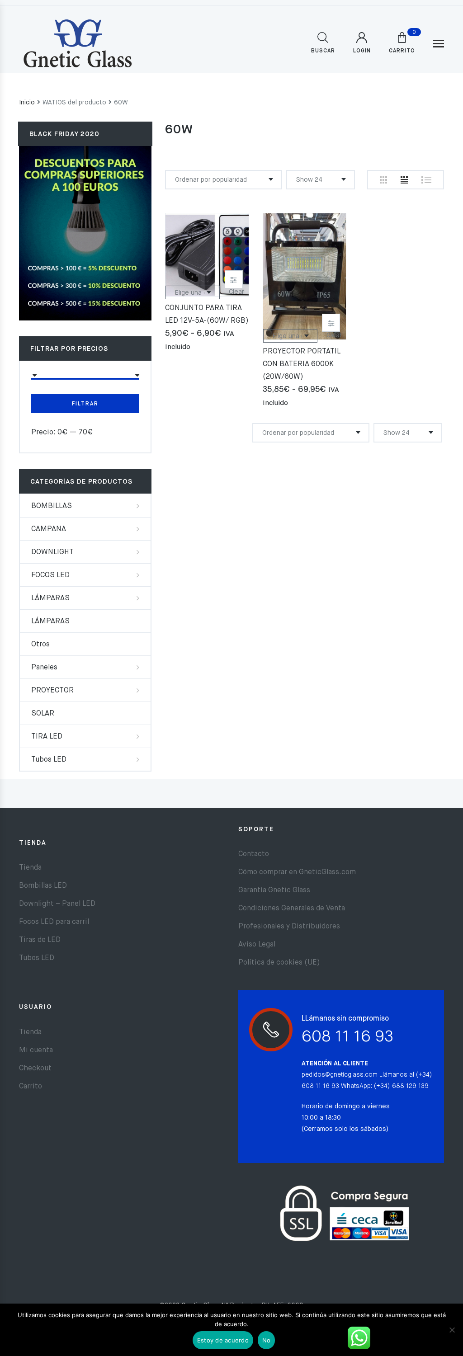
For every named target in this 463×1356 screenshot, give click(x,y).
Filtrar (85, 404)
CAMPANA (48, 529)
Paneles (44, 667)
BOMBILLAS (51, 506)
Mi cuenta (36, 1050)
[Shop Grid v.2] (404, 180)
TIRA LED (46, 736)
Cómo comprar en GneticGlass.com (297, 872)
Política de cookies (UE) (279, 962)
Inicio (27, 102)
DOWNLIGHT (52, 552)
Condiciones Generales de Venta (291, 908)
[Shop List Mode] (426, 180)
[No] (451, 1329)
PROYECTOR (52, 690)
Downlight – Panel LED (57, 904)
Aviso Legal (256, 944)
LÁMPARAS (50, 598)
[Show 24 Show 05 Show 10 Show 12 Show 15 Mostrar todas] (320, 179)
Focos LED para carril (54, 922)
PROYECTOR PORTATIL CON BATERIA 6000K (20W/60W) (301, 364)
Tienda (30, 867)
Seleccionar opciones (233, 279)
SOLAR (42, 713)
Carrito (30, 1086)
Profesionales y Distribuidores (289, 926)
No (266, 1340)
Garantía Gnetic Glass (274, 890)
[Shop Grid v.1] (383, 180)
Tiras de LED (40, 940)
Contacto (253, 854)
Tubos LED (48, 759)
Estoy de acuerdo (223, 1340)
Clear (236, 292)
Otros (40, 644)
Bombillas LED (43, 886)
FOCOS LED (50, 575)
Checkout (35, 1068)
